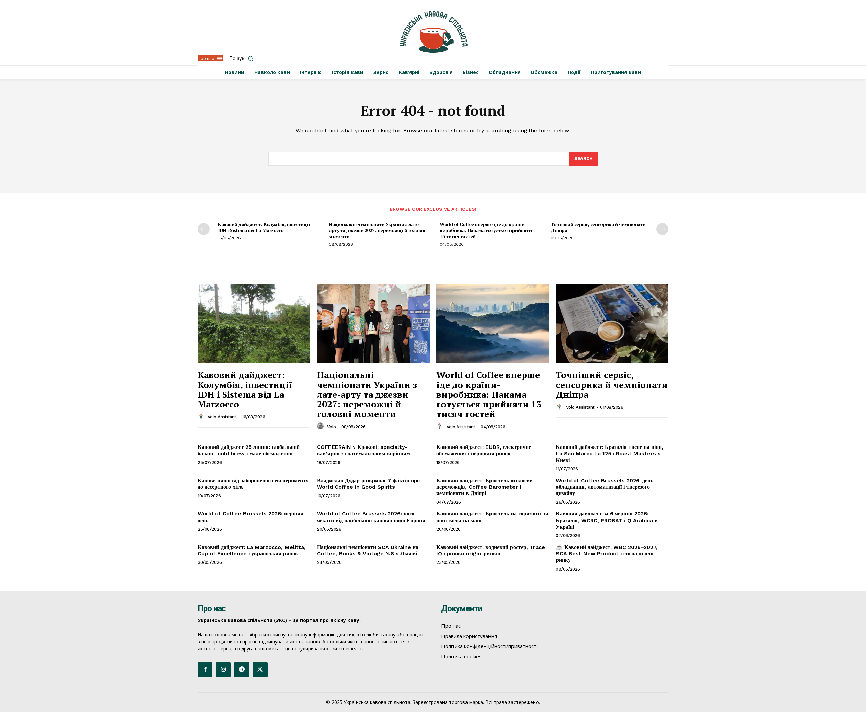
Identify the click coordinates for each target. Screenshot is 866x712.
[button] (242, 58)
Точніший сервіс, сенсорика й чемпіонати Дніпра (598, 227)
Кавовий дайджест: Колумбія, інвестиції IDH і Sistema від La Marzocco (264, 227)
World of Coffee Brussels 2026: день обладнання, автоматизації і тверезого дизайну (604, 487)
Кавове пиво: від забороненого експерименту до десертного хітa (253, 483)
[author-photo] (202, 416)
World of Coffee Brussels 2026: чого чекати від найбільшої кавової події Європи (371, 516)
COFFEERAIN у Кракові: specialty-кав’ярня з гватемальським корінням (363, 450)
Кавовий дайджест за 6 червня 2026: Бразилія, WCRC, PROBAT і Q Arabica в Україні (607, 520)
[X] (260, 669)
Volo (331, 426)
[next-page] (662, 229)
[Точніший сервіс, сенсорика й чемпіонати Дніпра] (612, 323)
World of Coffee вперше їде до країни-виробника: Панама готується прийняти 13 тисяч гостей (486, 230)
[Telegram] (241, 669)
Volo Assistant (222, 416)
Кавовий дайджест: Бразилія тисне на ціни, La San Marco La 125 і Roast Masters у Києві (609, 453)
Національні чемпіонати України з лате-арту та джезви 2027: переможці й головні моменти (377, 230)
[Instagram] (223, 669)
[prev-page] (204, 229)
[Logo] (434, 32)
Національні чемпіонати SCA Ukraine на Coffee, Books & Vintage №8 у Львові (367, 550)
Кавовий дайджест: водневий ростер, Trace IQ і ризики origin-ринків (490, 550)
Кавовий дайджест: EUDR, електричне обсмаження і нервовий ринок (483, 450)
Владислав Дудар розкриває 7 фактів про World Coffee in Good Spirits (368, 483)
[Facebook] (205, 669)
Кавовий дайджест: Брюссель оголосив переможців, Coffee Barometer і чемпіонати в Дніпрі (484, 487)
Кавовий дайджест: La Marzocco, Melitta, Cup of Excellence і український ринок (252, 550)
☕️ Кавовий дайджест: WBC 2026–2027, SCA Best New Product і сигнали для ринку (607, 553)
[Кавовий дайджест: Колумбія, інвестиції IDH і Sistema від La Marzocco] (254, 323)
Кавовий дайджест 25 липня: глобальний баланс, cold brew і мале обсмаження (249, 450)
